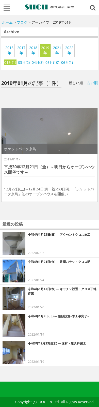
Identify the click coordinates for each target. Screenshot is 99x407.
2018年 (33, 50)
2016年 (9, 50)
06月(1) (67, 62)
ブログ (22, 22)
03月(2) (24, 62)
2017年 (21, 50)
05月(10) (52, 62)
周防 (49, 6)
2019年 (45, 50)
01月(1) (10, 62)
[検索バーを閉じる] (93, 7)
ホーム (7, 22)
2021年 (57, 50)
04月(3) (37, 62)
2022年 (69, 50)
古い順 (92, 82)
